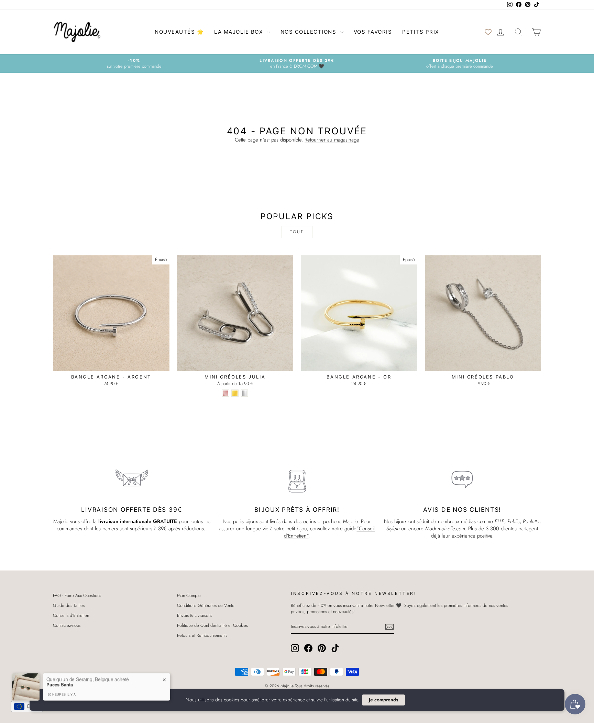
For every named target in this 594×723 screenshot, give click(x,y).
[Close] (359, 308)
